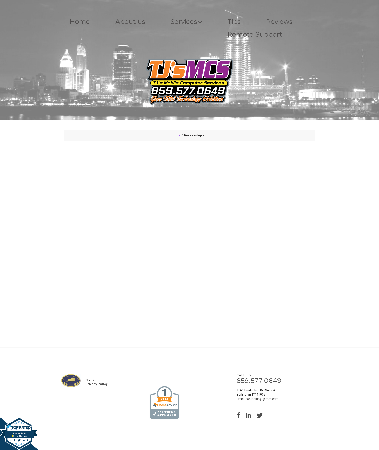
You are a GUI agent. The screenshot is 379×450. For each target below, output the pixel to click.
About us (130, 22)
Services (183, 22)
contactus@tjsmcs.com (262, 399)
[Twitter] (260, 416)
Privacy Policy (96, 384)
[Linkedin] (248, 416)
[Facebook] (238, 416)
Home (80, 22)
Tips (234, 22)
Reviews (279, 22)
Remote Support (254, 34)
